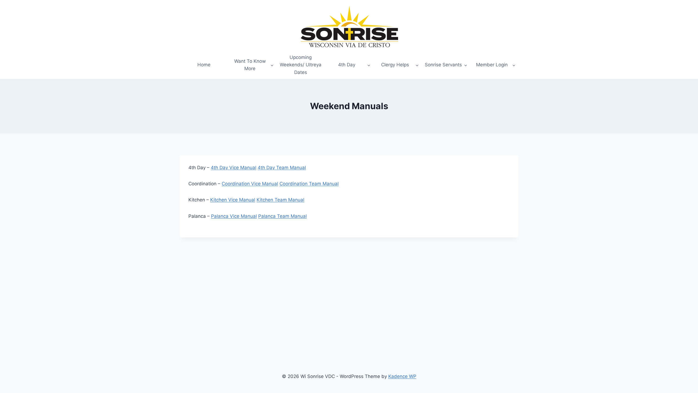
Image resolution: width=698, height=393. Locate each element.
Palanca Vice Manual (234, 216)
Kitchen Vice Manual (232, 200)
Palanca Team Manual (282, 216)
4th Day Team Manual (282, 167)
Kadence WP (402, 376)
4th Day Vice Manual (233, 167)
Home (203, 64)
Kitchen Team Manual (280, 200)
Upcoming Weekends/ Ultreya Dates (300, 65)
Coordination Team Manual (309, 183)
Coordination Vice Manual (250, 183)
